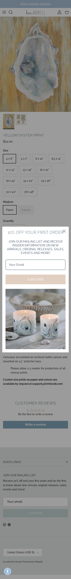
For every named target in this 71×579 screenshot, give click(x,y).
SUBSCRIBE (35, 279)
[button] (7, 571)
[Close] (64, 231)
